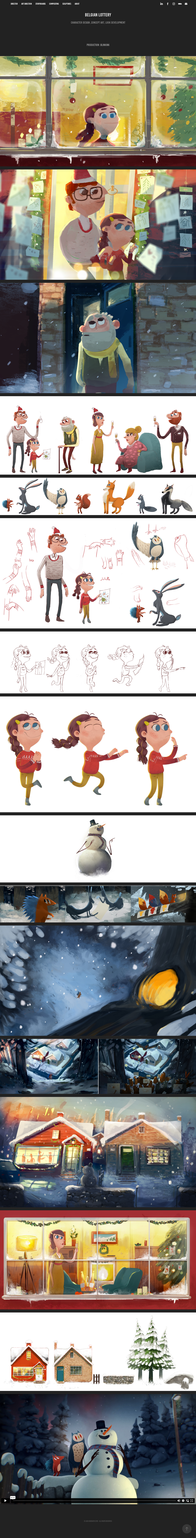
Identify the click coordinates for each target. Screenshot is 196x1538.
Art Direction (26, 4)
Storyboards (40, 4)
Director (14, 4)
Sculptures (66, 4)
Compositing (54, 4)
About (77, 4)
